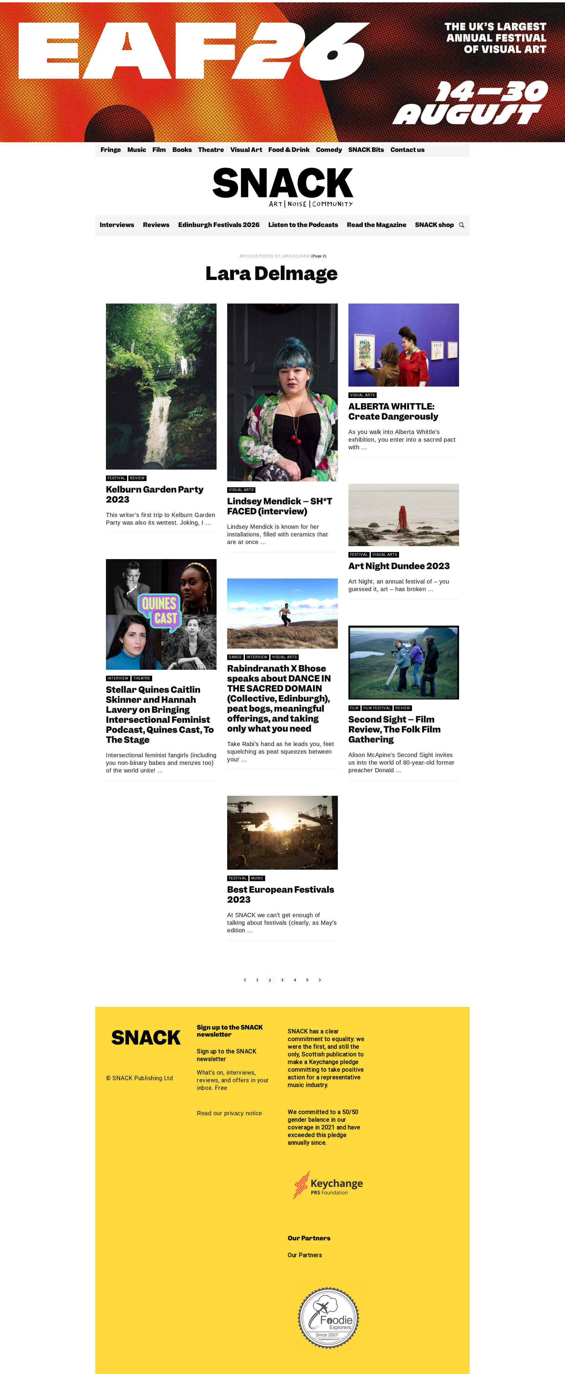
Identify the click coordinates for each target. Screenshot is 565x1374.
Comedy (329, 150)
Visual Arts (241, 490)
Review (137, 478)
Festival (116, 478)
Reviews (156, 225)
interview (118, 678)
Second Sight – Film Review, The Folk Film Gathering (394, 730)
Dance (235, 657)
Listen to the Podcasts (303, 225)
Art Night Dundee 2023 (399, 567)
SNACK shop (434, 225)
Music (136, 150)
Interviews (117, 225)
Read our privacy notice (229, 1113)
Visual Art (246, 150)
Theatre (211, 150)
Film (159, 150)
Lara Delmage (138, 542)
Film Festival (377, 708)
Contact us (407, 150)
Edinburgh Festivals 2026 (219, 225)
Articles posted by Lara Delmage (275, 256)
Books (182, 150)
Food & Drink (289, 150)
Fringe (111, 150)
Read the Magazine (376, 225)
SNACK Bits (366, 150)
